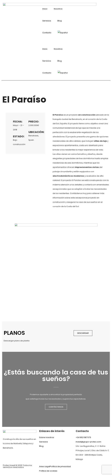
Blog (59, 20)
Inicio (44, 8)
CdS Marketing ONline (99, 466)
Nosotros (58, 8)
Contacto (46, 32)
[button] (56, 41)
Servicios (46, 20)
